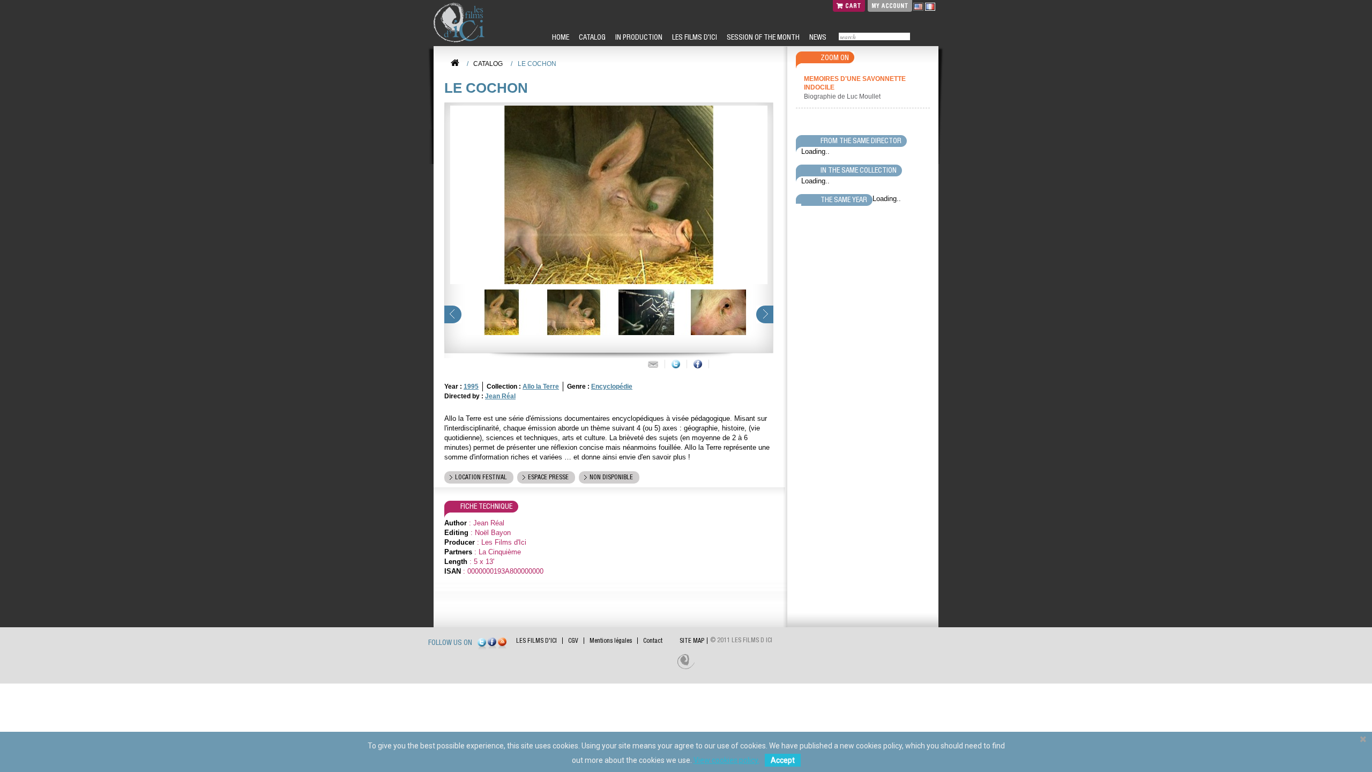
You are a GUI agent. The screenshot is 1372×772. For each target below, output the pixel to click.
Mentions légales (611, 640)
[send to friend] (653, 364)
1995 (471, 386)
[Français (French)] (930, 6)
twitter (482, 643)
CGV (573, 640)
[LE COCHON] (500, 312)
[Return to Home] (455, 63)
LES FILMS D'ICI (693, 37)
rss (502, 643)
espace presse (548, 477)
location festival (481, 477)
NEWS (817, 37)
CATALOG (591, 37)
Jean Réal (500, 396)
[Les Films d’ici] (460, 22)
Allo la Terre (541, 386)
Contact (652, 640)
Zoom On (835, 57)
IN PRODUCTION (638, 37)
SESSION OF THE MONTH (762, 37)
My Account (889, 6)
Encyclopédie (611, 386)
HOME (559, 37)
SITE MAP (692, 640)
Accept (783, 760)
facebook (492, 643)
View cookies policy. (726, 760)
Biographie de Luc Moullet (843, 96)
